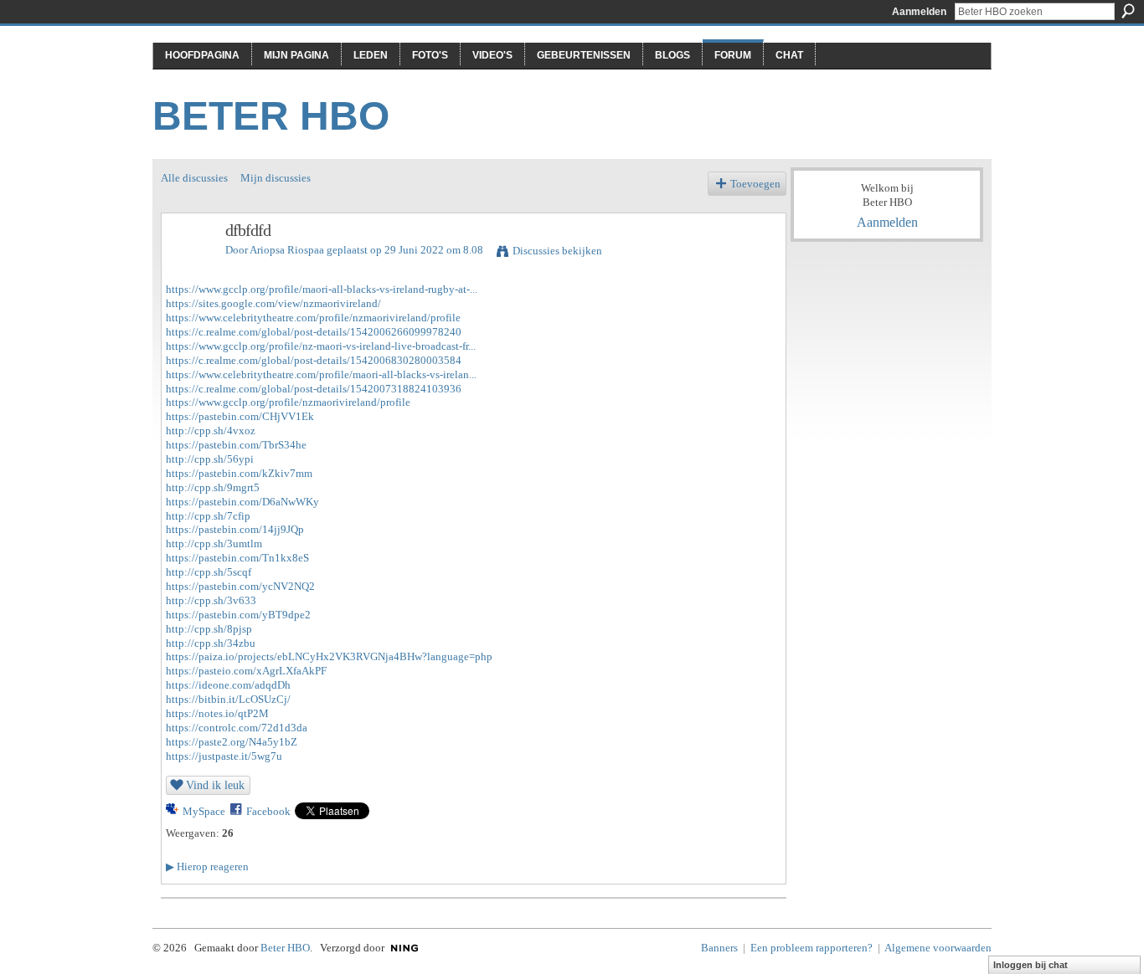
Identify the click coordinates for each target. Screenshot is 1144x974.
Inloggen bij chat (1030, 965)
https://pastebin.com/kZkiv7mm (239, 473)
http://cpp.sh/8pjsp (209, 629)
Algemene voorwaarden (938, 947)
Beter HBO (270, 116)
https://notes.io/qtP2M (217, 713)
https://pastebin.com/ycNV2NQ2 (240, 586)
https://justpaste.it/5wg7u (224, 756)
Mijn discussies (275, 178)
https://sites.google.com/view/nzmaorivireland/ (273, 303)
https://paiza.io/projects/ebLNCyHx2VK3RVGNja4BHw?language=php (329, 656)
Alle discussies (194, 178)
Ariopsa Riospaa (287, 250)
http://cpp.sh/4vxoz (210, 430)
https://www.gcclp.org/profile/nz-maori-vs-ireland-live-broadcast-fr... (321, 346)
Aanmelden (919, 12)
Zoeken (1128, 10)
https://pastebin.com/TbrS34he (236, 444)
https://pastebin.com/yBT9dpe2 (238, 614)
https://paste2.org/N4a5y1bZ (231, 742)
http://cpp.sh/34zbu (210, 643)
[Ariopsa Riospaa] (188, 266)
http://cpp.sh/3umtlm (214, 543)
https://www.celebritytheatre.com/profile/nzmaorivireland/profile (313, 317)
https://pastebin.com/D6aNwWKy (242, 501)
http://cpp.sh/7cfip (208, 516)
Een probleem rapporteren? (811, 947)
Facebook (268, 811)
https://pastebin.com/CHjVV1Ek (240, 416)
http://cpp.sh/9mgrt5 (213, 487)
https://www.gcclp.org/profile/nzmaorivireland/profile (288, 402)
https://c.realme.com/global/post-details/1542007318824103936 (313, 388)
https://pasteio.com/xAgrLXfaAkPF (246, 670)
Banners (719, 947)
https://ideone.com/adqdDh (228, 685)
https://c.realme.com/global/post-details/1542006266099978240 (313, 332)
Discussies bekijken (557, 250)
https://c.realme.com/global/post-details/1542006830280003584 (313, 360)
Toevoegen (755, 183)
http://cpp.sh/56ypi (210, 459)
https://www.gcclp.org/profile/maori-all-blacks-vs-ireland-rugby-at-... (321, 289)
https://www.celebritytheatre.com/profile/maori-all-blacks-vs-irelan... (321, 374)
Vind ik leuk (215, 785)
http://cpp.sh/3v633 (211, 600)
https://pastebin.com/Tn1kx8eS (237, 557)
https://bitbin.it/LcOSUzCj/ (228, 699)
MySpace (204, 811)
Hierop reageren (207, 866)
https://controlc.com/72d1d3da (236, 727)
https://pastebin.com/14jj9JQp (235, 529)
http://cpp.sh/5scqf (208, 572)
